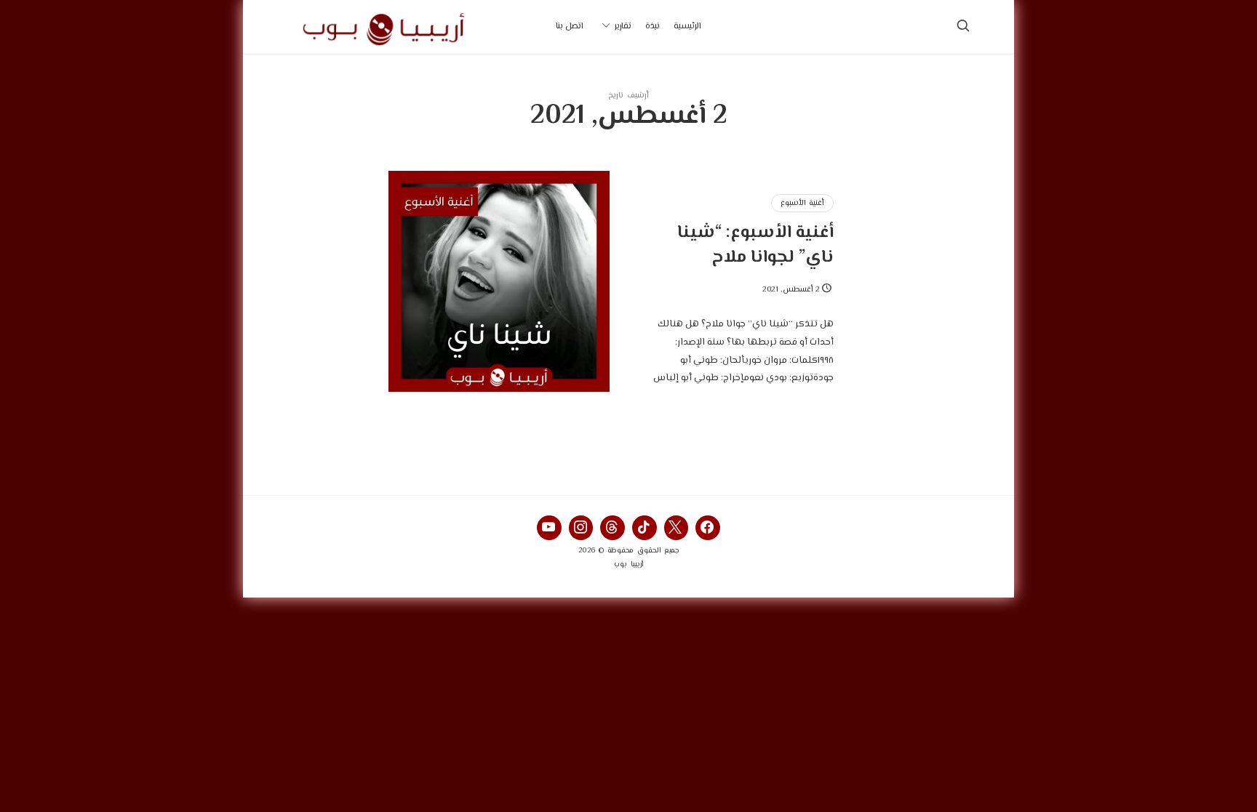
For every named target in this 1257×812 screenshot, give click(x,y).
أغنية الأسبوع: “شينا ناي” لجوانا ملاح (755, 245)
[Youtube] (549, 528)
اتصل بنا (569, 26)
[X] (677, 528)
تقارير (623, 26)
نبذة (652, 26)
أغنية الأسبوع (802, 203)
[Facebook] (708, 528)
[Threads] (612, 528)
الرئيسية (687, 26)
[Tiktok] (644, 528)
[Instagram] (581, 528)
